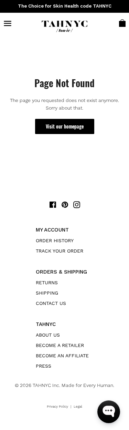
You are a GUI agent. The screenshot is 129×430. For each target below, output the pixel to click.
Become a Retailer (60, 345)
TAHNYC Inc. (46, 385)
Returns (47, 282)
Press (43, 366)
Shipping (47, 293)
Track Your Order (59, 251)
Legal (78, 406)
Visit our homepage (65, 126)
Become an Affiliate (62, 355)
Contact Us (51, 303)
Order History (55, 240)
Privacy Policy (57, 406)
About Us (48, 335)
